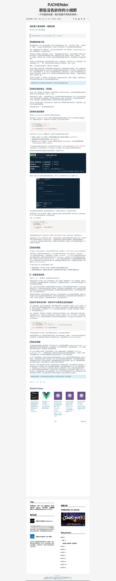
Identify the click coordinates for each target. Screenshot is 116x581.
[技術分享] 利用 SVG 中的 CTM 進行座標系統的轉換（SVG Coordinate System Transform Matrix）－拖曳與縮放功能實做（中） (58, 409)
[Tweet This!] (38, 382)
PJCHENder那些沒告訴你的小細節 (58, 7)
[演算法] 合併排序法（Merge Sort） (44, 521)
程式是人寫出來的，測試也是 (42, 26)
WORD (47, 509)
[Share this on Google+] (41, 382)
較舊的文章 (83, 421)
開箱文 (51, 509)
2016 (63, 561)
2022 (63, 537)
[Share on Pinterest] (44, 382)
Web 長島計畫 (44, 35)
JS (46, 19)
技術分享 (43, 29)
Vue (49, 19)
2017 (63, 558)
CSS (43, 19)
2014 (63, 567)
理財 (40, 509)
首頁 (55, 421)
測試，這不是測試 (57, 35)
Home (35, 19)
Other (59, 19)
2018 (63, 555)
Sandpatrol (50, 578)
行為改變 (37, 509)
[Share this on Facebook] (35, 382)
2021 (63, 546)
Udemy (33, 506)
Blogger (69, 577)
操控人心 (32, 509)
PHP (38, 506)
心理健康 (51, 507)
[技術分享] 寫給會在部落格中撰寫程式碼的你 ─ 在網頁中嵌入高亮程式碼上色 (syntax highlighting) (35, 406)
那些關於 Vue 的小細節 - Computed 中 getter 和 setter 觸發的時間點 (46, 405)
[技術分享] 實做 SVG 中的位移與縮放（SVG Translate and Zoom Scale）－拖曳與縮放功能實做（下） (70, 406)
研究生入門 (43, 509)
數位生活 (47, 506)
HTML (39, 19)
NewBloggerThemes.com (67, 578)
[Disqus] (58, 443)
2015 (63, 564)
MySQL (32, 507)
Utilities (53, 19)
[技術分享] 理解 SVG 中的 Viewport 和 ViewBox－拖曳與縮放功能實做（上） (81, 405)
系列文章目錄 (29, 19)
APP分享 (44, 507)
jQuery (38, 507)
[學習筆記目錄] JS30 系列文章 (70, 510)
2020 (63, 549)
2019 (63, 552)
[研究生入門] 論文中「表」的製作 (44, 536)
